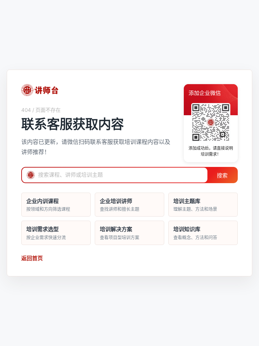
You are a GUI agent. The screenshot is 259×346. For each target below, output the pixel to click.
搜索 (222, 175)
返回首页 (32, 258)
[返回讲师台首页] (39, 90)
